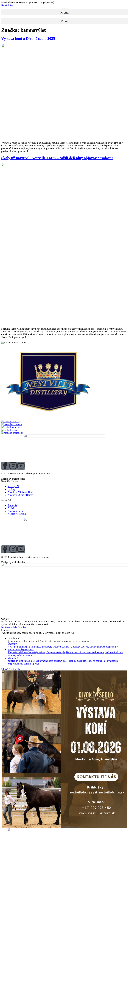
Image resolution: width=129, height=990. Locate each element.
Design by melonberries (13, 478)
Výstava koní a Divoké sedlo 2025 (28, 38)
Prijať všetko (19, 627)
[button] (7, 5)
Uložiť (4, 669)
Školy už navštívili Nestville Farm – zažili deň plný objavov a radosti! (57, 158)
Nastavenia (7, 627)
